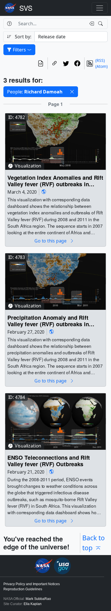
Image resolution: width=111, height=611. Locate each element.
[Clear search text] (90, 23)
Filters (19, 50)
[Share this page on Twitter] (66, 63)
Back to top (93, 542)
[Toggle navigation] (100, 8)
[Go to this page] (55, 141)
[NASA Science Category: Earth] (44, 192)
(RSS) (100, 60)
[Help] (9, 23)
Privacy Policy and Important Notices (31, 584)
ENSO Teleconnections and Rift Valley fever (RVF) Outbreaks (48, 460)
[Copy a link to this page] (54, 63)
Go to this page (50, 241)
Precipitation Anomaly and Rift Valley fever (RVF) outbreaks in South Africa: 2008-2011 (48, 320)
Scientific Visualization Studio (26, 8)
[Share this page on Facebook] (77, 63)
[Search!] (101, 23)
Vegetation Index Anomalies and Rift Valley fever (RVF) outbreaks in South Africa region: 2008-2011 (55, 180)
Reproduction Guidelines (22, 589)
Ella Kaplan (33, 604)
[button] (72, 91)
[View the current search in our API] (40, 63)
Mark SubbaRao (38, 599)
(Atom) (101, 66)
